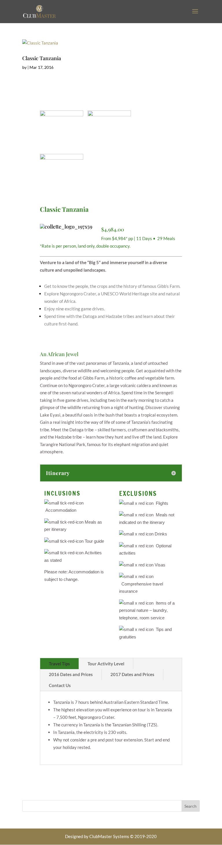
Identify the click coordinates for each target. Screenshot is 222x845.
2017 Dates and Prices (132, 674)
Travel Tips (59, 663)
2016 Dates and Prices (71, 674)
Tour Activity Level (106, 663)
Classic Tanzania (41, 58)
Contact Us (60, 685)
